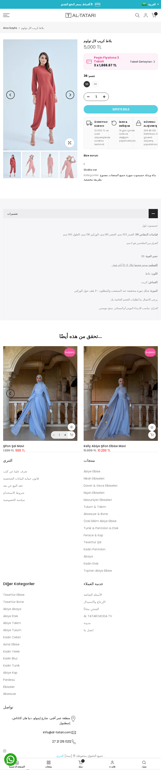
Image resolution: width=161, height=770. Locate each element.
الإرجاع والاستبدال (94, 602)
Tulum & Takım (95, 507)
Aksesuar (9, 694)
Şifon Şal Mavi (13, 446)
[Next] (70, 95)
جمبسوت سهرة (135, 175)
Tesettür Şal (92, 542)
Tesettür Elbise (14, 595)
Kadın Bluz (10, 658)
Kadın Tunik (11, 665)
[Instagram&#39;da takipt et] (4, 750)
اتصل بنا (88, 630)
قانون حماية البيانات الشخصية (21, 478)
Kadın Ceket (12, 637)
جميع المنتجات (117, 175)
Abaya (88, 556)
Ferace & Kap (93, 535)
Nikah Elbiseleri (94, 478)
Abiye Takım (12, 623)
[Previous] (10, 95)
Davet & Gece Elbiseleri (100, 486)
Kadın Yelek (11, 651)
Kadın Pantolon (94, 549)
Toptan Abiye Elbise (98, 571)
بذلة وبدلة (150, 175)
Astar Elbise (11, 644)
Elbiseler (9, 687)
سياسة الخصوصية (14, 500)
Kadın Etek (91, 563)
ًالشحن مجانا (91, 609)
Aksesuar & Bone (96, 514)
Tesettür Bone (13, 602)
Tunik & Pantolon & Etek (101, 528)
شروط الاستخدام (13, 493)
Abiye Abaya (12, 609)
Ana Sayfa (10, 28)
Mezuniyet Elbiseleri (98, 500)
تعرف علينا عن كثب (15, 471)
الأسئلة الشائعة (93, 595)
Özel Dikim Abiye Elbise (100, 521)
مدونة (87, 623)
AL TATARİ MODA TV (98, 616)
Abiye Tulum (12, 630)
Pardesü (9, 680)
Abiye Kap (10, 673)
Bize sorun (91, 155)
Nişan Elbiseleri (94, 493)
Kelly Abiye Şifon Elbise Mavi (105, 446)
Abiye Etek (10, 616)
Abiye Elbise (92, 471)
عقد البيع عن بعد (13, 486)
